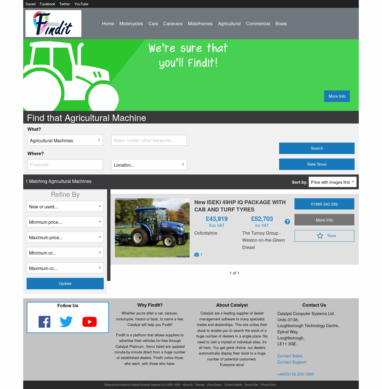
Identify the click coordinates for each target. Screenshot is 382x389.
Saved (30, 3)
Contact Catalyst (233, 385)
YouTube (81, 3)
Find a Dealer (214, 385)
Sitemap (199, 385)
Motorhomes (200, 23)
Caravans (173, 23)
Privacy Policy (268, 385)
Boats (281, 23)
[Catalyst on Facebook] (44, 325)
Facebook (47, 3)
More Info (337, 96)
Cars (153, 23)
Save (331, 235)
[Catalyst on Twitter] (66, 325)
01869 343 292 (324, 204)
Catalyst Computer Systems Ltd (147, 385)
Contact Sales (289, 355)
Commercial (258, 23)
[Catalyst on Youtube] (89, 325)
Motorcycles (131, 23)
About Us (188, 385)
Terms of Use (251, 385)
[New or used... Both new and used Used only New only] (65, 208)
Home (108, 23)
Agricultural (229, 23)
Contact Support (291, 362)
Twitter (64, 3)
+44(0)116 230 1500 (295, 374)
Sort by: (300, 182)
